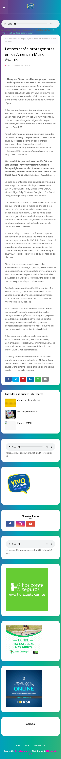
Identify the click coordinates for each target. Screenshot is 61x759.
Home (18, 745)
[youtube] (30, 524)
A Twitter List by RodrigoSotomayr (27, 31)
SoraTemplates (22, 751)
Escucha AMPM (24, 423)
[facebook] (10, 524)
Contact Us (39, 745)
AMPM (9, 65)
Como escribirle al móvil (28, 400)
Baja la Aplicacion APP (27, 411)
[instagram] (20, 524)
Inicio (7, 38)
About (27, 745)
